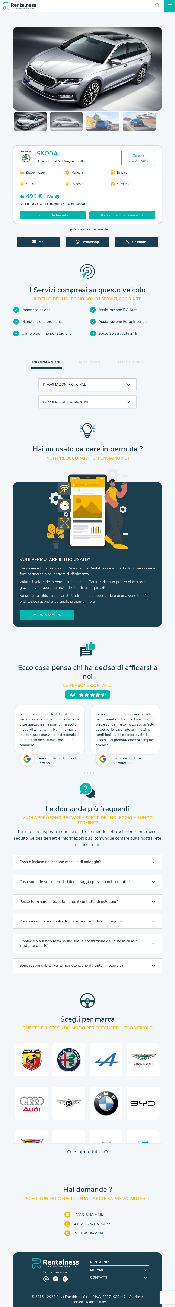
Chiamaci (139, 242)
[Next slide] (155, 68)
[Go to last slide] (20, 68)
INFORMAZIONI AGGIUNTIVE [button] (66, 402)
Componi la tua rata (52, 215)
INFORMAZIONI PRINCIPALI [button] (65, 384)
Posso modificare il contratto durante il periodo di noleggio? (70, 921)
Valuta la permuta (47, 615)
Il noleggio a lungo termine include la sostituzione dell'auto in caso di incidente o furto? (79, 943)
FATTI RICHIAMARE (88, 1233)
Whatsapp (90, 242)
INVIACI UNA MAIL (88, 1214)
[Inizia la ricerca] (157, 5)
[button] (30, 121)
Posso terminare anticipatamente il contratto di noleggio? (68, 901)
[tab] (81, 772)
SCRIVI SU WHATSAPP (91, 1224)
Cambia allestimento (138, 158)
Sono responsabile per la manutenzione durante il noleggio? (71, 965)
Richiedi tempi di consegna (122, 215)
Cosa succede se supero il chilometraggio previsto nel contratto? (74, 881)
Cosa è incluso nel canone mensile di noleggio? (60, 861)
